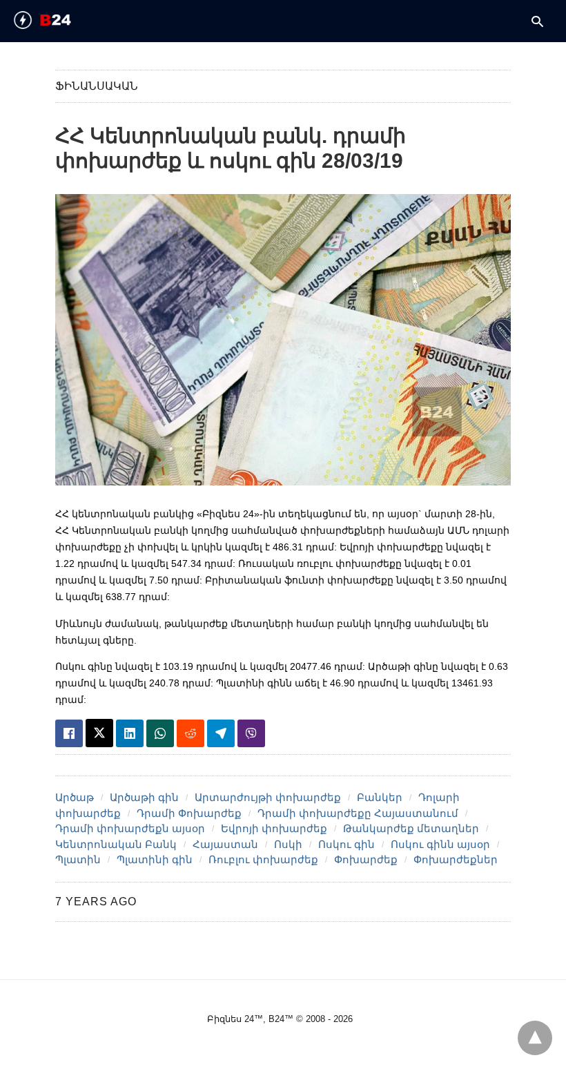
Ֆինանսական (96, 86)
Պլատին (78, 859)
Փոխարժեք (366, 859)
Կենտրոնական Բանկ (116, 844)
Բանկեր (379, 797)
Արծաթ (74, 797)
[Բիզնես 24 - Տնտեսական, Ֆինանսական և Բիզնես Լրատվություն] (66, 20)
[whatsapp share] (160, 733)
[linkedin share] (130, 733)
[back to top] (535, 1038)
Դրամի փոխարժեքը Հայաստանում (357, 813)
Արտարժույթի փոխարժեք (268, 797)
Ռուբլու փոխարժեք (263, 859)
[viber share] (251, 733)
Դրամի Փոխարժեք (189, 813)
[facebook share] (69, 733)
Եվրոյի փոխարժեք (274, 828)
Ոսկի (288, 844)
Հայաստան (225, 844)
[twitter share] (99, 733)
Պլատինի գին (155, 859)
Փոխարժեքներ (455, 859)
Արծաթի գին (144, 797)
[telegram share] (221, 733)
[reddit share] (190, 733)
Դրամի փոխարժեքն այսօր (130, 828)
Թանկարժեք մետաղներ (411, 828)
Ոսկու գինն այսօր (440, 844)
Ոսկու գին (346, 844)
